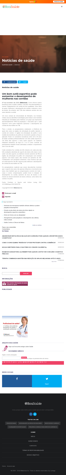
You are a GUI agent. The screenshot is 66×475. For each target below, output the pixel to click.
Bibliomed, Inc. (18, 188)
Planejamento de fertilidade (17, 427)
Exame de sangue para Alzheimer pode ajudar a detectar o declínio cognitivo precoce (33, 253)
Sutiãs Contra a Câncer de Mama (14, 222)
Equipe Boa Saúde (7, 64)
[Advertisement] (33, 22)
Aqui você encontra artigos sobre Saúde (21, 346)
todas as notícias (37, 225)
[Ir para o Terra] (33, 2)
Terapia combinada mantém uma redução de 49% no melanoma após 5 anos (33, 258)
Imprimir (8, 196)
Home (4, 466)
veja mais (54, 261)
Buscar (25, 273)
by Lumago (52, 470)
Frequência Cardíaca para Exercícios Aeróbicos (43, 427)
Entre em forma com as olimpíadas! (14, 215)
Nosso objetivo (33, 455)
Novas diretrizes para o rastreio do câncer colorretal (33, 247)
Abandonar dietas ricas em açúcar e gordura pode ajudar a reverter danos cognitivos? (33, 237)
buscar (24, 357)
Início (33, 436)
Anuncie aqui (11, 466)
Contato (33, 446)
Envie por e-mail (10, 193)
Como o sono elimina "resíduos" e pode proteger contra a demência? (33, 242)
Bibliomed (23, 102)
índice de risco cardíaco (52, 423)
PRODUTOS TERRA (58, 1)
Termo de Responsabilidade (33, 450)
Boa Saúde (5, 56)
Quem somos (33, 441)
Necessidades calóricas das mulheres (30, 423)
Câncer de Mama (11, 423)
